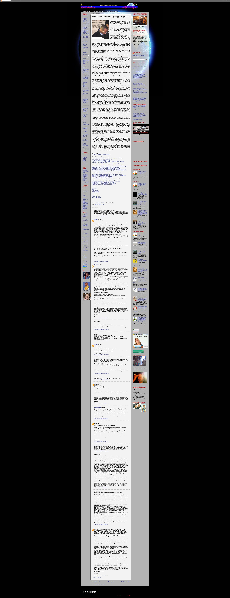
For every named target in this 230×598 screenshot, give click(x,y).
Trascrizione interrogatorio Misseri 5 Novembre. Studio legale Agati (85, 207)
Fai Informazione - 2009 (137, 119)
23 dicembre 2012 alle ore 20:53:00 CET (101, 451)
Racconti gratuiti (108, 11)
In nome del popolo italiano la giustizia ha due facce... (103, 177)
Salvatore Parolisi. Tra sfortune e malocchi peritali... (102, 173)
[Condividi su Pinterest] (113, 202)
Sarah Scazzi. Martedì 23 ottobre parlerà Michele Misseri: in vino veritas (106, 171)
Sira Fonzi (96, 219)
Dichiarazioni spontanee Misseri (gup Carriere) (85, 192)
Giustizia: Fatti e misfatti (96, 197)
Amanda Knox (85, 15)
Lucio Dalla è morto (85, 83)
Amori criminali (95, 195)
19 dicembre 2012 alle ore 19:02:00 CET (101, 354)
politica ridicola (85, 114)
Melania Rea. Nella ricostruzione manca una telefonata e (103, 182)
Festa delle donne (85, 56)
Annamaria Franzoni (85, 19)
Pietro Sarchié (85, 112)
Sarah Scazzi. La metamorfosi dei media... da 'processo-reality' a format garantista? (109, 175)
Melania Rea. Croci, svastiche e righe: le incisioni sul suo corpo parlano (106, 168)
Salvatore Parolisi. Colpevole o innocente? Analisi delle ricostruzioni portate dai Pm (109, 169)
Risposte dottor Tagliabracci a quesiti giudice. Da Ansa (85, 215)
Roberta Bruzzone (84, 123)
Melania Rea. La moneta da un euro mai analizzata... (102, 184)
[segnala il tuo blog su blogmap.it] (86, 257)
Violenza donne (85, 145)
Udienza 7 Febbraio (84, 160)
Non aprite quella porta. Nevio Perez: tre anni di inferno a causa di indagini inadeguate (109, 166)
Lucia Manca (85, 81)
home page (84, 11)
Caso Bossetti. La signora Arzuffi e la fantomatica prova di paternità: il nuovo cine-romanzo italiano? (142, 203)
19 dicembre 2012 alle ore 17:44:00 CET (101, 261)
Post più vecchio (125, 581)
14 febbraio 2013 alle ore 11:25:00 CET (101, 575)
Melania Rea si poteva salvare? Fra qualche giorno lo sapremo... (105, 180)
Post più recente (96, 581)
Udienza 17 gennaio (85, 164)
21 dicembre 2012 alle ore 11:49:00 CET (101, 379)
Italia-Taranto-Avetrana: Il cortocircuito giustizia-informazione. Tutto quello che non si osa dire (140, 65)
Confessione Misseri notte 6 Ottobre (85, 189)
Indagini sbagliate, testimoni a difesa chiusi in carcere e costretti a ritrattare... (107, 165)
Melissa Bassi (85, 98)
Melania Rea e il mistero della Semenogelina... (142, 243)
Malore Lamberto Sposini (84, 85)
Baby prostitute (85, 36)
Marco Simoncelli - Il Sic (85, 93)
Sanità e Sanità (85, 127)
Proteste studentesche (85, 118)
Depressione (85, 51)
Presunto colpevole (84, 116)
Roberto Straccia (95, 191)
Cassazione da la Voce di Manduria (86, 182)
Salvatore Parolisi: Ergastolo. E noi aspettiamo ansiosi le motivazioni (106, 167)
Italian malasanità (85, 68)
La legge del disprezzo (85, 74)
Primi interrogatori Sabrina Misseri (85, 202)
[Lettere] (85, 266)
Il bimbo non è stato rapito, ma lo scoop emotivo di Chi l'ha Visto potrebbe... (107, 174)
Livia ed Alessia (95, 193)
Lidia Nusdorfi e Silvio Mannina (85, 78)
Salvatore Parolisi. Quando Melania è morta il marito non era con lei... (106, 178)
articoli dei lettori (86, 22)
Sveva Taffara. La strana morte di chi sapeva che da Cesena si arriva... (106, 181)
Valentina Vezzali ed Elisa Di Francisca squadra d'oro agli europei (139, 116)
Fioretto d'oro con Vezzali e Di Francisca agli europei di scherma (139, 114)
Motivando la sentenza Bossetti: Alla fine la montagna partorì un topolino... (142, 172)
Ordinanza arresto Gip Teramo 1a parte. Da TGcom (86, 236)
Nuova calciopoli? (85, 107)
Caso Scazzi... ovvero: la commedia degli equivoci (102, 159)
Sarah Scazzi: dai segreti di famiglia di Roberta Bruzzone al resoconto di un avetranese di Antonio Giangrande (142, 212)
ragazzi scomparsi (85, 120)
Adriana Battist (135, 162)
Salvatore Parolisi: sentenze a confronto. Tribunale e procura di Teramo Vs (107, 163)
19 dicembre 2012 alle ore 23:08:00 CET (101, 373)
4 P (101, 100)
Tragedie (84, 139)
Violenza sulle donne (96, 196)
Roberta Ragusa (95, 190)
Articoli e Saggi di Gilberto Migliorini (85, 28)
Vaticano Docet (85, 140)
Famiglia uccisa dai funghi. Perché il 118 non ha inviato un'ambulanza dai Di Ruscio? (109, 170)
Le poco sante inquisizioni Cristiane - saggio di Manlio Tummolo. (139, 75)
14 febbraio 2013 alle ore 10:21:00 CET (101, 487)
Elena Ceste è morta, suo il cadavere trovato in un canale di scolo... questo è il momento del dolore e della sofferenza (142, 298)
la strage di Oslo (86, 76)
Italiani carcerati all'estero (86, 70)
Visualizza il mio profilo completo (139, 55)
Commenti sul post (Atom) (100, 584)
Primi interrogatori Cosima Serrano (86, 196)
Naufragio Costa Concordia (86, 102)
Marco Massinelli (86, 89)
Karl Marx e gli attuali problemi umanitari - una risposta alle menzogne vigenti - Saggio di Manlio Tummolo (140, 89)
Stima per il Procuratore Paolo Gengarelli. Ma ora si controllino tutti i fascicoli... (108, 161)
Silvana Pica (85, 136)
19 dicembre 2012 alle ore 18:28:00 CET (101, 329)
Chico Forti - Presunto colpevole (85, 45)
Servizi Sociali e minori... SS (85, 135)
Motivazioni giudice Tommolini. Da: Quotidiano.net (85, 240)
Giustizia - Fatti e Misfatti (99, 204)
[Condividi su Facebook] (112, 202)
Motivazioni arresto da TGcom (85, 179)
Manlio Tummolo (97, 407)
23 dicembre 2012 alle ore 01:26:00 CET (101, 441)
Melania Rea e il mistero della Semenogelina (101, 154)
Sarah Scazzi (94, 189)
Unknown (136, 53)
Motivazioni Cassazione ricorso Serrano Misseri (86, 171)
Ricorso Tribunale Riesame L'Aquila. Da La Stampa (86, 219)
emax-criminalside (101, 11)
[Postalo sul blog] (110, 202)
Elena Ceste (85, 52)
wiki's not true (89, 11)
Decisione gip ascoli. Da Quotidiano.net (85, 248)
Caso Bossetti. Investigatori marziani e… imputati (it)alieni (142, 260)
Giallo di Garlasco (84, 59)
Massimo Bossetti (84, 96)
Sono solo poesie (114, 11)
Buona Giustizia (85, 37)
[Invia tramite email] (108, 202)
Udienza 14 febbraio (85, 158)
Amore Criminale (86, 17)
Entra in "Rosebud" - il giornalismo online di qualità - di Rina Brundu (139, 99)
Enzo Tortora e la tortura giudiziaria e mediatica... (102, 176)
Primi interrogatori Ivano (85, 199)
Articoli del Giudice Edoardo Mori (86, 25)
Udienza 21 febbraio (85, 155)
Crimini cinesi (85, 47)
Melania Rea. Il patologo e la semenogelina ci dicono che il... (104, 183)
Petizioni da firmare (85, 111)
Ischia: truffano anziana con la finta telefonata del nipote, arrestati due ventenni (139, 106)
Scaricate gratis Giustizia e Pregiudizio (85, 130)
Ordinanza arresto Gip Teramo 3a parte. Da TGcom (86, 228)
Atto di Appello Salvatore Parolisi (85, 251)
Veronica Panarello (84, 144)
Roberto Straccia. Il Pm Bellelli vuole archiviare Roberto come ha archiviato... (107, 158)
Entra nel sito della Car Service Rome (139, 138)
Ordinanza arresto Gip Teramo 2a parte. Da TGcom (86, 232)
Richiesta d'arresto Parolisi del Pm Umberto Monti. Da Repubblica (86, 224)
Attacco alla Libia (86, 33)
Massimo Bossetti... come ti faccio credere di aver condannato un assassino (142, 193)
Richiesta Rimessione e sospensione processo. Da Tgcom (85, 175)
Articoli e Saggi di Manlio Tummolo (85, 31)
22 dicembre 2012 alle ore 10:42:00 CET (101, 418)
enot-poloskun (119, 595)
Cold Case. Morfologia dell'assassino (99, 162)
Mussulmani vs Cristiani (85, 100)
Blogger (128, 595)
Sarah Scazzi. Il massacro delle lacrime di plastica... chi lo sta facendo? (142, 289)
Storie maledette (95, 11)
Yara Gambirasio (95, 192)
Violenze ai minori (85, 147)
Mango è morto (85, 87)
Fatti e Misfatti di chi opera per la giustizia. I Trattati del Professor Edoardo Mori (139, 72)
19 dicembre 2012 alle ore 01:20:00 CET (101, 216)
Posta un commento (97, 577)
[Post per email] (106, 202)
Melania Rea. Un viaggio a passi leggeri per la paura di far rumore (140, 77)
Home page (111, 581)
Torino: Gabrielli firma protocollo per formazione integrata (139, 109)
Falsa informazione (85, 54)
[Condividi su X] (111, 202)
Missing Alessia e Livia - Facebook (139, 166)
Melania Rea (94, 188)
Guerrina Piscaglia (84, 65)
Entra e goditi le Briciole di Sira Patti (139, 97)
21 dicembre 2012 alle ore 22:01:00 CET (101, 403)
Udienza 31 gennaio (85, 162)
